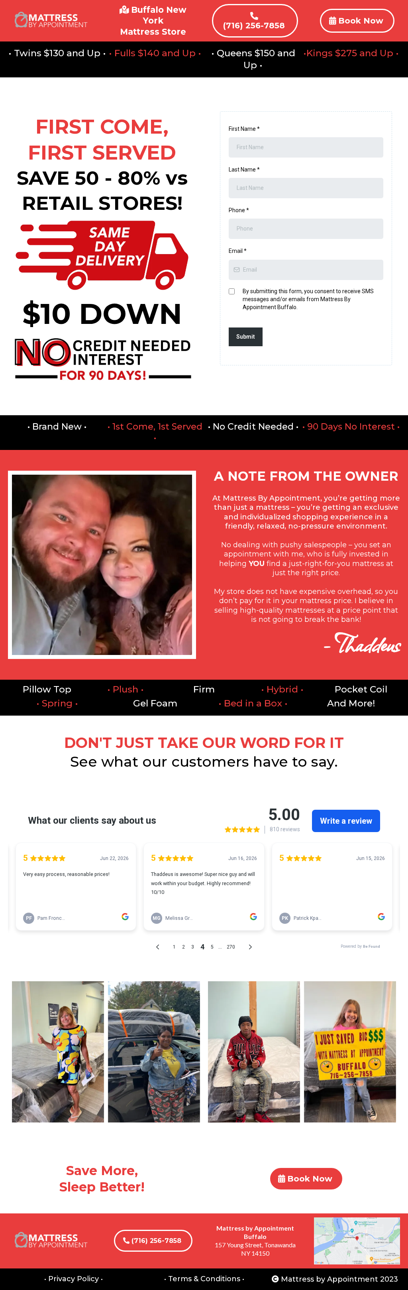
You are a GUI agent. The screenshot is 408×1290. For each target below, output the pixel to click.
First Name (244, 129)
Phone (239, 210)
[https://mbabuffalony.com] (51, 21)
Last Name (244, 169)
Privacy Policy (73, 1278)
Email (238, 251)
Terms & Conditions (204, 1278)
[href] (357, 1240)
